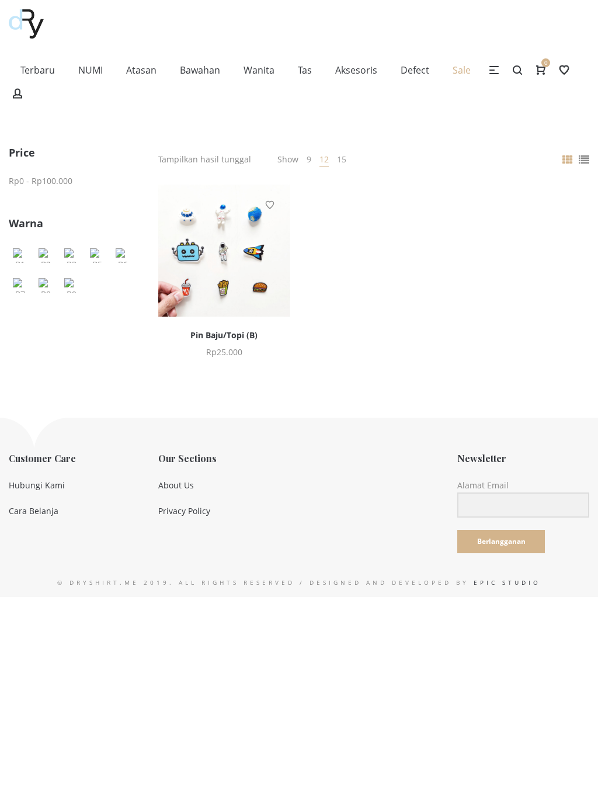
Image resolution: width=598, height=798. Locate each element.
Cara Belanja (33, 510)
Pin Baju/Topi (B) (224, 335)
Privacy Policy (184, 510)
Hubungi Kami (37, 485)
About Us (176, 485)
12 (324, 159)
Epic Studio (507, 582)
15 (341, 159)
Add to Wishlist (270, 205)
